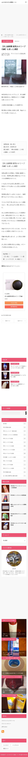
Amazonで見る (14, 302)
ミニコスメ (6, 745)
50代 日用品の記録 (14, 427)
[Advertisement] (14, 19)
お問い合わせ (4, 726)
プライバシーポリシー (6, 723)
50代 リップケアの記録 (14, 442)
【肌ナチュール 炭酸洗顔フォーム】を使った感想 (17, 385)
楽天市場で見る (14, 306)
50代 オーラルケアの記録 (14, 453)
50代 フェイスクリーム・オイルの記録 (12, 676)
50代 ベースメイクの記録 (14, 446)
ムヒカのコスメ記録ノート (9, 2)
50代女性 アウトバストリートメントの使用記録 (18, 486)
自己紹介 (14, 423)
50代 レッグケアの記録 (14, 464)
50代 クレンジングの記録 (9, 620)
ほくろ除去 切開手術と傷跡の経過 (14, 475)
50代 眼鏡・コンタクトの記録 (14, 457)
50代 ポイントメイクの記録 (14, 449)
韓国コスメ (6, 748)
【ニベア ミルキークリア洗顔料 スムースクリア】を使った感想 (18, 367)
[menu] (26, 2)
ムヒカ (14, 568)
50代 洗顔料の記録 (7, 41)
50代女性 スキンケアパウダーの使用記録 (18, 524)
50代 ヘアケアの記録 (14, 460)
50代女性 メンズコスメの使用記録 (14, 434)
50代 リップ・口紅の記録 (9, 639)
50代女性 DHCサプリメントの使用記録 (18, 514)
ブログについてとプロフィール (8, 720)
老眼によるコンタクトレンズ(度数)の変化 (18, 505)
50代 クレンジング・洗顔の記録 (14, 431)
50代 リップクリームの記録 (9, 695)
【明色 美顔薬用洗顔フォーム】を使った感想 (18, 376)
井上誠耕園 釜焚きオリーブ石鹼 (13, 296)
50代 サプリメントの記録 (14, 468)
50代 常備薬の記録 (14, 472)
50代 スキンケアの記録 (14, 438)
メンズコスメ (15, 745)
